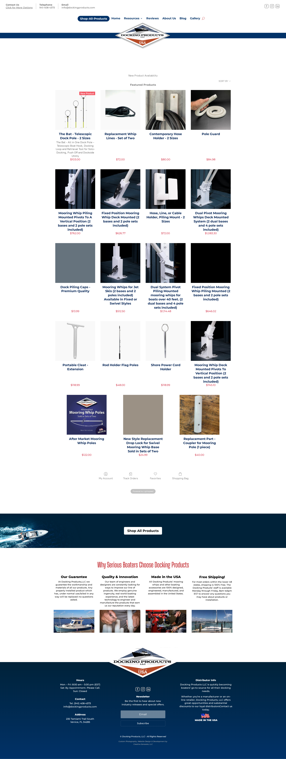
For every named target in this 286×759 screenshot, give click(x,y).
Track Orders (130, 478)
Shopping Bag (180, 478)
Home (115, 18)
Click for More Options (19, 7)
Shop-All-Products (93, 19)
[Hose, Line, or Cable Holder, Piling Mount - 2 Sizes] (166, 189)
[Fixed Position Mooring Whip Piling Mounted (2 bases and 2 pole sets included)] (211, 263)
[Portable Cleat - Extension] (75, 341)
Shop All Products (143, 531)
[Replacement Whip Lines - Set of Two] (120, 110)
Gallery (195, 18)
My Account (106, 478)
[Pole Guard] (211, 110)
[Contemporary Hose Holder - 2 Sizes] (166, 110)
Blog (183, 18)
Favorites (155, 478)
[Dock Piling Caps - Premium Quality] (75, 263)
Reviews (152, 18)
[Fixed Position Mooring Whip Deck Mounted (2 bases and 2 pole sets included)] (120, 189)
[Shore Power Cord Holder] (166, 341)
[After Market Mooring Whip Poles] (87, 415)
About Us (169, 18)
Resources (131, 18)
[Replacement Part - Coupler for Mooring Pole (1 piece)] (199, 415)
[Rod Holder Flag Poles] (120, 341)
